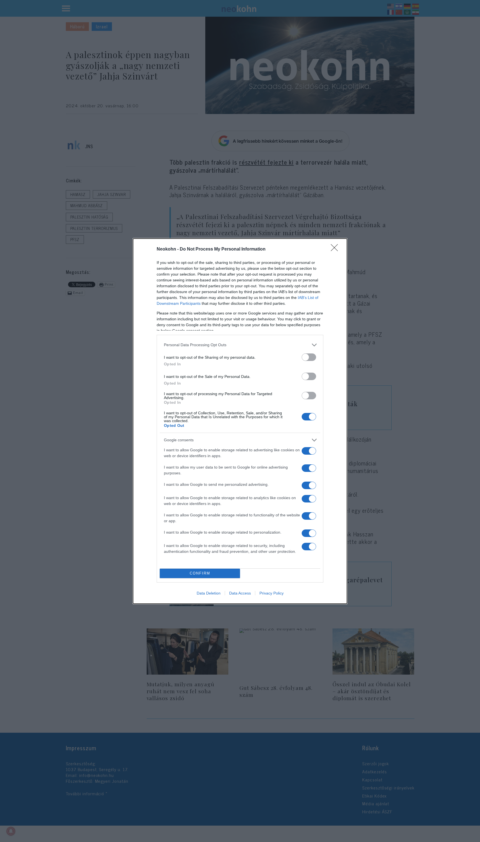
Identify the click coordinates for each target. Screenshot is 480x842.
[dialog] (240, 421)
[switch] (309, 357)
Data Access (240, 593)
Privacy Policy (271, 593)
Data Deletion (209, 593)
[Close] (336, 249)
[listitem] (240, 345)
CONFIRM (200, 573)
